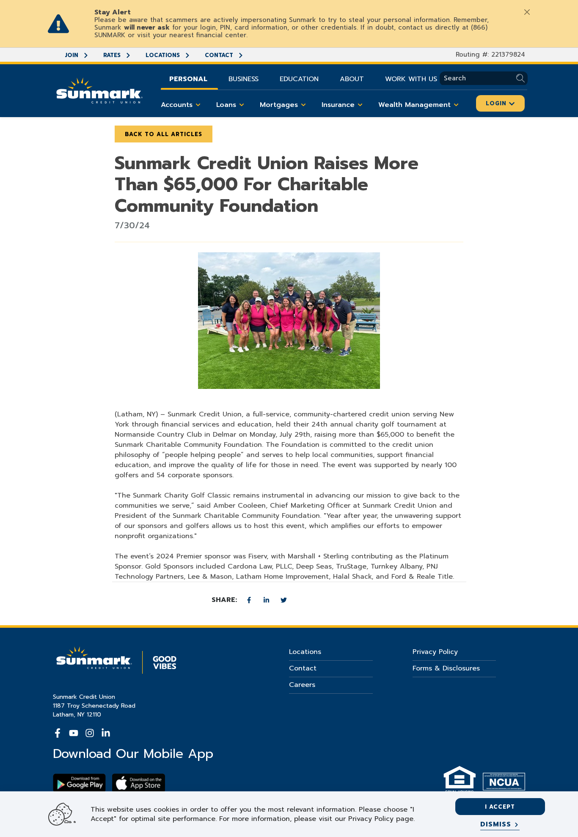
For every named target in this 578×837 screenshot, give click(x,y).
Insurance (338, 105)
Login (497, 103)
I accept (500, 807)
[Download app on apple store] (138, 783)
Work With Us (411, 79)
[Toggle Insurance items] (360, 104)
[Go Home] (99, 89)
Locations (164, 55)
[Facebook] (250, 600)
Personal (188, 79)
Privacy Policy (435, 652)
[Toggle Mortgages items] (303, 104)
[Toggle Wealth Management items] (456, 104)
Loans (226, 105)
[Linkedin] (267, 600)
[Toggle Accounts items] (198, 104)
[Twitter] (283, 600)
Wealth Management (414, 105)
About (352, 79)
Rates (112, 55)
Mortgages (279, 105)
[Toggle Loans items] (241, 104)
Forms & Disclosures (446, 668)
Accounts (177, 105)
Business (243, 79)
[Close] (526, 11)
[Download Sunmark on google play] (79, 783)
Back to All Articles (163, 134)
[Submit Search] (522, 78)
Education (299, 79)
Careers (302, 685)
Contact (220, 55)
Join (72, 55)
